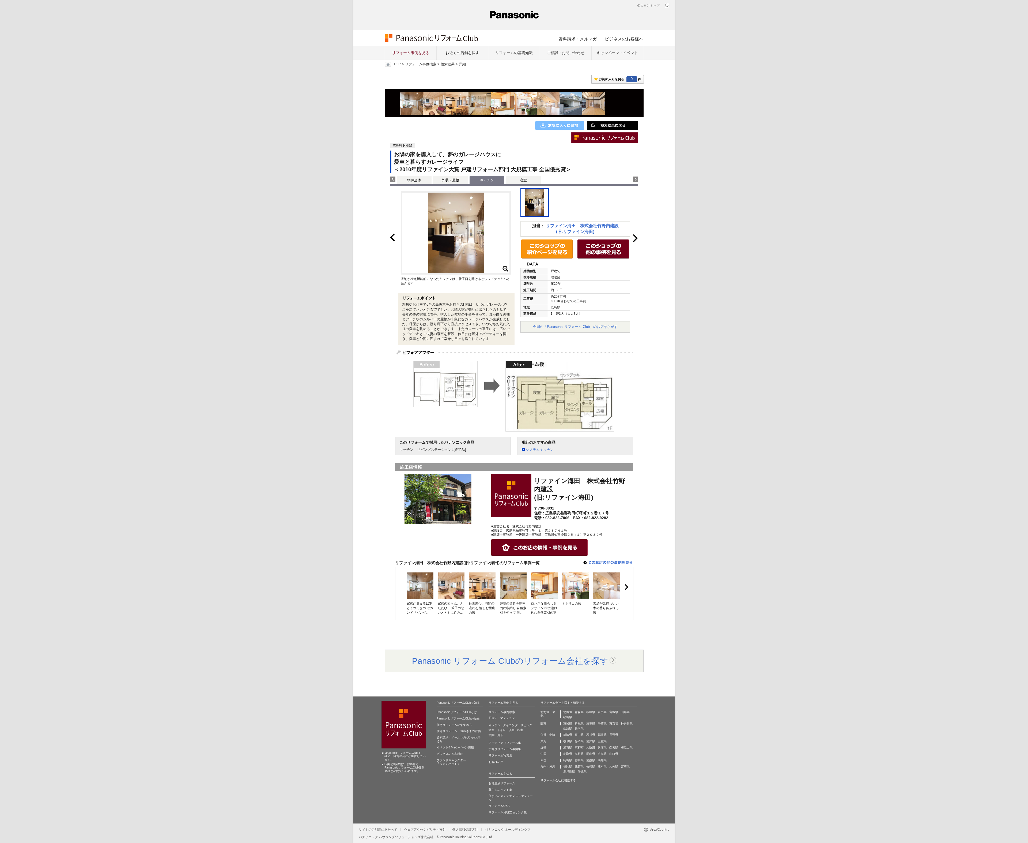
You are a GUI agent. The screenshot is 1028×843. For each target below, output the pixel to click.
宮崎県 (625, 766)
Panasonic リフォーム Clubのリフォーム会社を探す (510, 660)
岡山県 (590, 753)
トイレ (501, 730)
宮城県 (613, 712)
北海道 (567, 712)
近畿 (543, 747)
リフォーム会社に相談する (558, 780)
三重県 (602, 741)
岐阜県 (567, 741)
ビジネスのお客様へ (624, 38)
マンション (507, 718)
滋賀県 (567, 747)
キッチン (494, 725)
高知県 (602, 760)
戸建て (493, 718)
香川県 (579, 760)
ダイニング (510, 725)
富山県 (579, 734)
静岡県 (579, 741)
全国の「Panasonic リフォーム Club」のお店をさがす (575, 327)
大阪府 (590, 747)
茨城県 (567, 723)
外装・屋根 (450, 180)
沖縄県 (582, 771)
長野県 (613, 734)
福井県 (602, 734)
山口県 (613, 753)
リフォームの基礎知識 (514, 53)
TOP (397, 64)
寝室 (523, 180)
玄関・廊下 (496, 735)
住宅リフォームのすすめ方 (454, 724)
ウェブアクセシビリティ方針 (425, 829)
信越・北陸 (548, 734)
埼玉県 (590, 723)
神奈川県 (627, 723)
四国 (543, 760)
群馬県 (579, 723)
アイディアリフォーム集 (505, 742)
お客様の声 (496, 761)
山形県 (625, 712)
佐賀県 (579, 766)
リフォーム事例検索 (420, 64)
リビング (526, 725)
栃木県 (579, 728)
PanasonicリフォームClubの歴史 (458, 718)
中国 (543, 753)
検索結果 (448, 64)
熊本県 (602, 766)
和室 (520, 730)
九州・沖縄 (548, 766)
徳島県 (567, 760)
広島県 (602, 753)
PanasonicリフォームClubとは (457, 712)
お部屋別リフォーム (502, 783)
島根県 (579, 753)
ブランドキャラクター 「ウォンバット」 (451, 762)
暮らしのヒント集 (500, 789)
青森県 (579, 712)
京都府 (579, 747)
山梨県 (567, 728)
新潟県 (567, 734)
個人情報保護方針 (465, 829)
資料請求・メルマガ (577, 38)
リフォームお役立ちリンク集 (508, 812)
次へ (626, 587)
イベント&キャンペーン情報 (455, 747)
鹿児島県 (569, 771)
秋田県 (590, 712)
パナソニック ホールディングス (508, 829)
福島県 (567, 717)
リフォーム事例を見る (410, 53)
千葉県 (602, 723)
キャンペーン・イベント (617, 53)
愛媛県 (590, 760)
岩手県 (602, 712)
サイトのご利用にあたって (378, 829)
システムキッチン (540, 450)
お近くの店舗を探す (462, 53)
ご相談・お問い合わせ (565, 53)
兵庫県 (602, 747)
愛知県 (590, 741)
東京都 (613, 723)
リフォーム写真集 (500, 755)
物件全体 (414, 180)
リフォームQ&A (499, 805)
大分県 (613, 766)
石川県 (590, 734)
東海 (543, 741)
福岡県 (567, 766)
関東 (543, 723)
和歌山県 (627, 747)
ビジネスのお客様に (450, 753)
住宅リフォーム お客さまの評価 (459, 731)
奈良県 (613, 747)
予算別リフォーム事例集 (505, 749)
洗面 (512, 730)
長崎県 (590, 766)
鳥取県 (567, 753)
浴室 (491, 730)
